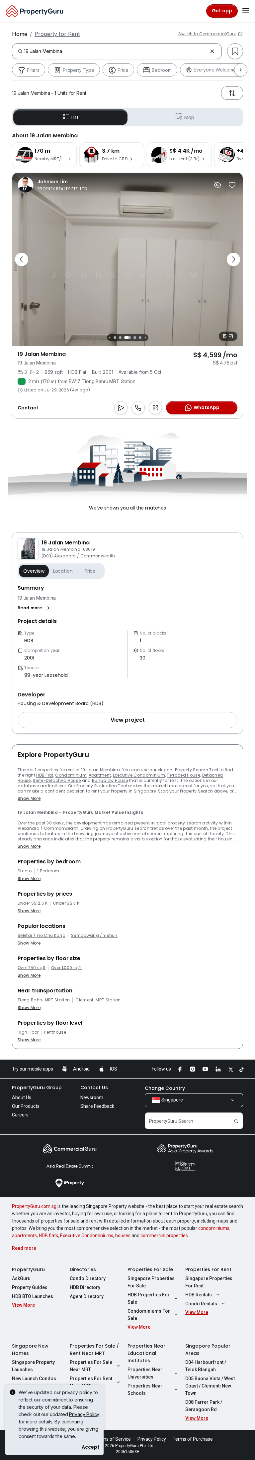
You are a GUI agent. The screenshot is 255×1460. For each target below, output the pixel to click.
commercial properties (164, 1235)
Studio (25, 871)
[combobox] (115, 51)
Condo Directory (88, 1278)
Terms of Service (113, 1439)
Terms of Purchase (193, 1439)
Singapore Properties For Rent (208, 1282)
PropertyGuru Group (37, 1087)
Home (19, 34)
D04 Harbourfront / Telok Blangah (205, 1366)
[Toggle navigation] (245, 11)
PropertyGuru (28, 1269)
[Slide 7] (127, 337)
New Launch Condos (34, 1378)
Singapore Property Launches (33, 1366)
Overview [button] (33, 571)
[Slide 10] (145, 337)
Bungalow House (110, 780)
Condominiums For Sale (149, 1314)
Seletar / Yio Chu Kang (41, 935)
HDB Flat (44, 775)
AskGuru (21, 1278)
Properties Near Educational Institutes (146, 1353)
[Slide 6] (120, 337)
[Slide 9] (140, 337)
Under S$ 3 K (66, 903)
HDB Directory (85, 1287)
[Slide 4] (109, 337)
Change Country (165, 1088)
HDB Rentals (198, 1294)
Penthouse (55, 1032)
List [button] (74, 117)
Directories (83, 1269)
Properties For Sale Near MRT (91, 1366)
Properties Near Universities (145, 1373)
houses (122, 1235)
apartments (24, 1235)
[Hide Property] (217, 185)
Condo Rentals (201, 1303)
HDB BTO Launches (32, 1296)
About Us (21, 1097)
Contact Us (94, 1087)
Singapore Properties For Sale (151, 1282)
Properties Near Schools (145, 1389)
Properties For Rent (208, 1269)
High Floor (28, 1032)
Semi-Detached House (57, 780)
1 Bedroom (48, 871)
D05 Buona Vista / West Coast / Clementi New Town (210, 1386)
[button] (35, 608)
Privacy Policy (84, 1414)
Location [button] (63, 571)
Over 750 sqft (31, 967)
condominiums (213, 1228)
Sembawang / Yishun (94, 935)
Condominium (71, 775)
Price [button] (90, 571)
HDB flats (48, 1235)
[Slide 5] (115, 337)
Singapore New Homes (30, 1350)
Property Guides (29, 1287)
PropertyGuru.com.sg (34, 1206)
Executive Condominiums (86, 1235)
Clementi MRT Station (98, 1000)
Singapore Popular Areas (207, 1350)
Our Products (26, 1106)
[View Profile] (53, 185)
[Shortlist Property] (232, 185)
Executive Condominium (139, 775)
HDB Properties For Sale (149, 1298)
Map (189, 117)
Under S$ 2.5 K (32, 903)
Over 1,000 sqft (66, 967)
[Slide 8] (134, 337)
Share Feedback (97, 1106)
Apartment (100, 775)
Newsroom (91, 1097)
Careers (20, 1114)
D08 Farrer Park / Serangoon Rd (203, 1405)
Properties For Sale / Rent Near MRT (94, 1350)
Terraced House (183, 775)
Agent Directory (87, 1296)
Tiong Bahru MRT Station (44, 1000)
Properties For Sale (150, 1269)
